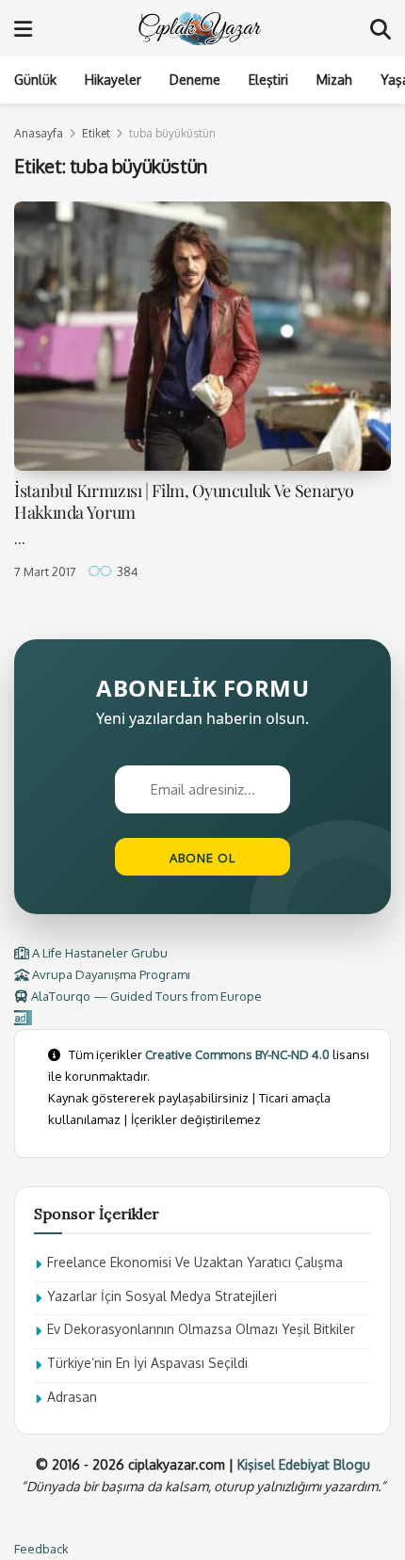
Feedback (41, 1548)
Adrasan (72, 1397)
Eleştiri (268, 80)
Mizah (334, 80)
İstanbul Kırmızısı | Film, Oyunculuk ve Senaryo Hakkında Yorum (184, 501)
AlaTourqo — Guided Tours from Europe (145, 996)
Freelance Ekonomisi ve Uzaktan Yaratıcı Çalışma (195, 1262)
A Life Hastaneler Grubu (98, 952)
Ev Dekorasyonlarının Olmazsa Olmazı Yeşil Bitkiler (201, 1329)
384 (126, 571)
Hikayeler (113, 80)
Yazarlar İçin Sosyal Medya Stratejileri (162, 1296)
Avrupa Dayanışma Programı (109, 974)
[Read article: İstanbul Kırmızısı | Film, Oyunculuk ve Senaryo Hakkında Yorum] (202, 336)
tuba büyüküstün (172, 133)
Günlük (35, 80)
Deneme (195, 80)
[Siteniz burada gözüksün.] (23, 1017)
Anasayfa (38, 133)
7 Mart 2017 (45, 571)
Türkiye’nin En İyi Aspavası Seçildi (147, 1363)
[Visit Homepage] (201, 28)
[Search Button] (380, 28)
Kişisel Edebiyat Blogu (303, 1464)
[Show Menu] (23, 28)
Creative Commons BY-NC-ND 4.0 (237, 1054)
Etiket (96, 133)
